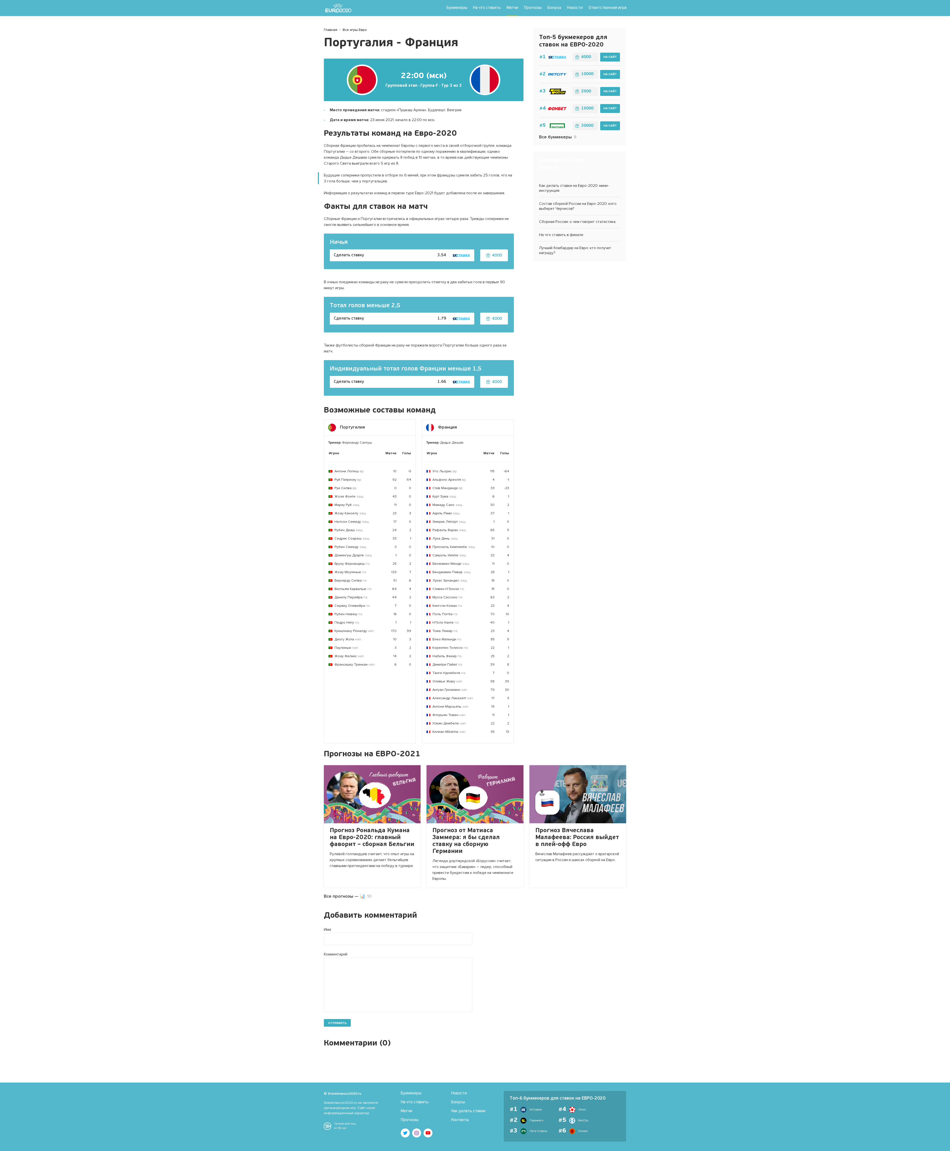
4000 (586, 57)
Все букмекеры (557, 137)
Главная (330, 30)
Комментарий (335, 954)
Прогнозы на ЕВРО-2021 (372, 754)
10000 (587, 74)
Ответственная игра (607, 8)
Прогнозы (533, 8)
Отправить (337, 1023)
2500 (586, 91)
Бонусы (554, 8)
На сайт (610, 57)
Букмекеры (457, 8)
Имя (327, 929)
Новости (575, 8)
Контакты (460, 1120)
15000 (587, 108)
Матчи (512, 8)
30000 (587, 126)
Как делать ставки (468, 1111)
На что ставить (487, 8)
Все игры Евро (355, 30)
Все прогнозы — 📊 (348, 896)
